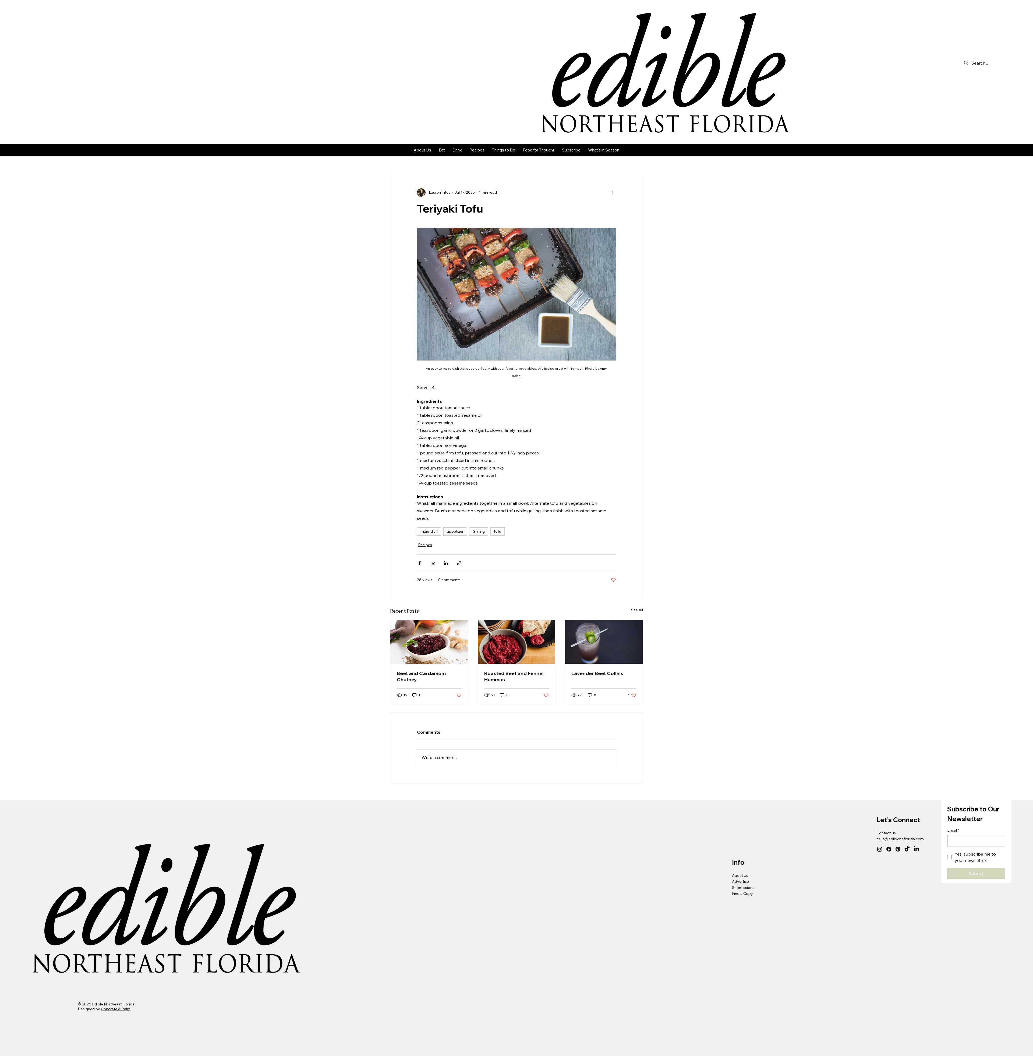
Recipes (425, 544)
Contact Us (886, 833)
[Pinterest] (898, 849)
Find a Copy (742, 893)
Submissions (743, 887)
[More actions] (613, 192)
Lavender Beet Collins (597, 673)
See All (637, 610)
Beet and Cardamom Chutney (421, 676)
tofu (497, 531)
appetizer (455, 531)
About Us (740, 875)
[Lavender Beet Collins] (604, 642)
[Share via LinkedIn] (445, 563)
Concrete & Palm (115, 1008)
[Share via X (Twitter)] (432, 563)
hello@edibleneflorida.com (900, 838)
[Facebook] (889, 849)
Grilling (479, 531)
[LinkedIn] (916, 849)
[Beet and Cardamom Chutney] (429, 642)
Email (953, 830)
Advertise (740, 881)
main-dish (429, 531)
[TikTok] (907, 849)
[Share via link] (459, 563)
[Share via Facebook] (419, 563)
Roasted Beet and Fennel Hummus (514, 676)
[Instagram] (879, 849)
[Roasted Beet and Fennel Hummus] (517, 642)
